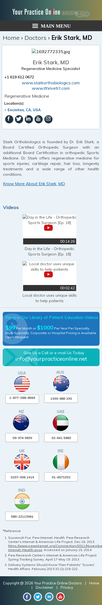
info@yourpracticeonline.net (51, 358)
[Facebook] (9, 119)
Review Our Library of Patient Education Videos (51, 317)
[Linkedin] (29, 119)
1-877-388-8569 (22, 398)
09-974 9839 (22, 438)
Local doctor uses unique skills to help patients (50, 298)
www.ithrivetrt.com (51, 88)
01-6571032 (61, 477)
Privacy (67, 587)
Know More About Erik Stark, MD (34, 183)
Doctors (35, 37)
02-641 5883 (61, 438)
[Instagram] (48, 119)
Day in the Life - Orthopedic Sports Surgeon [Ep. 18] (49, 251)
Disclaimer (44, 587)
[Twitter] (19, 119)
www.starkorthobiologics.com (51, 82)
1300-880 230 (61, 398)
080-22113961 (22, 516)
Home (11, 37)
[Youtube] (39, 119)
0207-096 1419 (22, 477)
